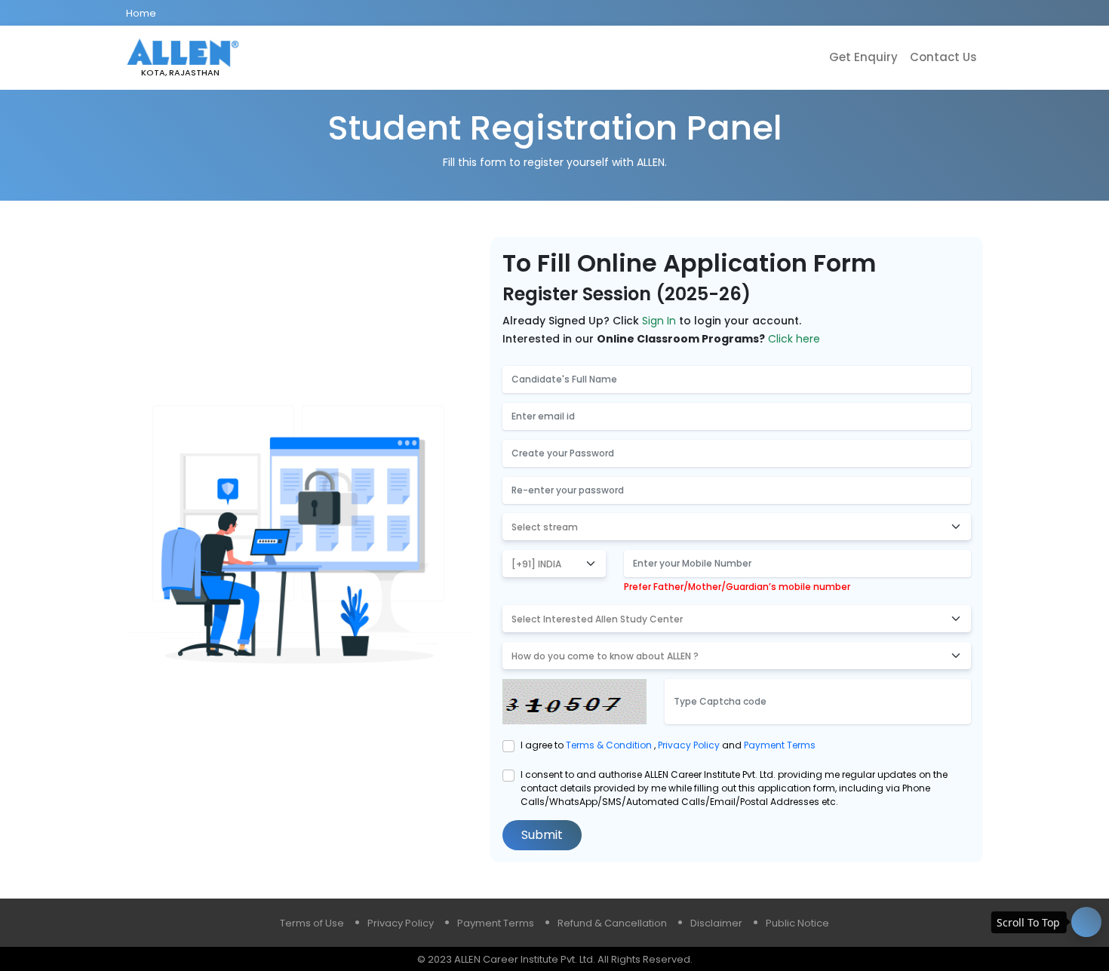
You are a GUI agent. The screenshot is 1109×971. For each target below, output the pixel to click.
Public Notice (797, 923)
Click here (794, 338)
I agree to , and (668, 745)
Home (141, 13)
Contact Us (943, 57)
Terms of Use (312, 923)
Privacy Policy (690, 745)
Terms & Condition (610, 745)
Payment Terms (780, 745)
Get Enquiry (863, 57)
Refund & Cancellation (612, 923)
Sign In (659, 320)
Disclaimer (716, 923)
